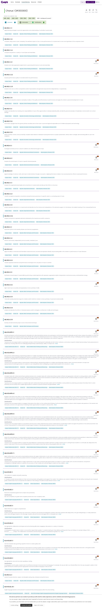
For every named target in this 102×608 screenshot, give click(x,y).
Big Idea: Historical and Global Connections (29, 152)
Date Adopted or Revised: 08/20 (56, 346)
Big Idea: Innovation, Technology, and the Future (30, 116)
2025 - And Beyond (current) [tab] (44, 18)
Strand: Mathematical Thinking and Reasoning (37, 346)
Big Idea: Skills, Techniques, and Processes (29, 232)
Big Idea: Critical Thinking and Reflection (28, 33)
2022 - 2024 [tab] (23, 18)
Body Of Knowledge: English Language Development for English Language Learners (49, 593)
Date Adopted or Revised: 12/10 (46, 33)
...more (56, 343)
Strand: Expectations (35, 483)
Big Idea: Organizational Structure (27, 188)
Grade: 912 (15, 33)
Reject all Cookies (38, 605)
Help (98, 2)
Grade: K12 (22, 346)
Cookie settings (14, 605)
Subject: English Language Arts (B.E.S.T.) (13, 483)
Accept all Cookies (26, 605)
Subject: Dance (8, 580)
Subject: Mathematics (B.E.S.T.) (11, 346)
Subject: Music (8, 33)
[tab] (10, 22)
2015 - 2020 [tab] (6, 18)
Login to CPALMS (90, 2)
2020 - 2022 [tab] (15, 18)
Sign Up (83, 2)
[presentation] (6, 18)
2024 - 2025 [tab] (32, 18)
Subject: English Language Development (14, 593)
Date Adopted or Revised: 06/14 (76, 593)
